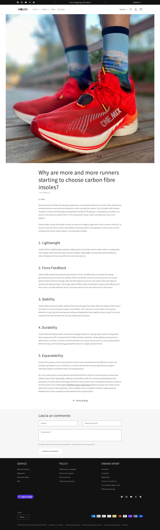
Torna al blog (82, 400)
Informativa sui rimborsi (56, 525)
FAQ (18, 481)
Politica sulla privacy (67, 481)
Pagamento (21, 473)
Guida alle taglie (23, 477)
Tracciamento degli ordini (111, 485)
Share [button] (43, 199)
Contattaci (105, 473)
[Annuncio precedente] (55, 2)
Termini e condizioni (109, 481)
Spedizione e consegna (67, 469)
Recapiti (125, 525)
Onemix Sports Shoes (28, 525)
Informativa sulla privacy (73, 525)
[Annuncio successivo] (104, 2)
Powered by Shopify (41, 525)
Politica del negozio (66, 473)
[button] (36, 9)
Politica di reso (64, 477)
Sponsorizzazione (23, 469)
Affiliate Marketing (108, 489)
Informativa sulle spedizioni (112, 525)
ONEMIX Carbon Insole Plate (78, 385)
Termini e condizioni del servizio (92, 525)
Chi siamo (105, 469)
